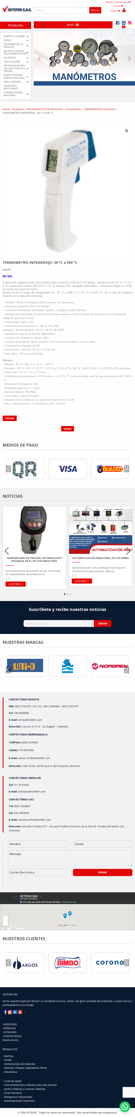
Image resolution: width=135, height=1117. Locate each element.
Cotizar (114, 10)
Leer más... (15, 584)
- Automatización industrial (19, 1100)
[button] (70, 24)
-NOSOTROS (10, 1024)
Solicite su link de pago (117, 2)
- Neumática (10, 1072)
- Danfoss (8, 1056)
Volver (68, 428)
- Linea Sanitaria (12, 1092)
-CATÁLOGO (10, 1032)
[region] (84, 59)
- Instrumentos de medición (19, 1064)
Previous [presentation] (8, 468)
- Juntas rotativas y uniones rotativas (24, 1089)
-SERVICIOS (9, 1028)
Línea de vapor (13, 1081)
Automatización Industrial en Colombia (100, 558)
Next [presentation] (126, 468)
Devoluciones (10, 1040)
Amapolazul (110, 1112)
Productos (15, 25)
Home (6, 109)
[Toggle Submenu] (27, 36)
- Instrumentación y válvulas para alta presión (30, 1085)
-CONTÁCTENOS (12, 1036)
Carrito (117, 5)
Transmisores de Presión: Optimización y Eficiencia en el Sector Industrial (34, 559)
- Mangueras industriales (17, 1097)
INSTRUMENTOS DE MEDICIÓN (45, 109)
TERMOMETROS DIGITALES (99, 109)
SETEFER (32, 1112)
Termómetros (73, 109)
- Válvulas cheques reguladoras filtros (25, 1067)
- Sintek (7, 1060)
